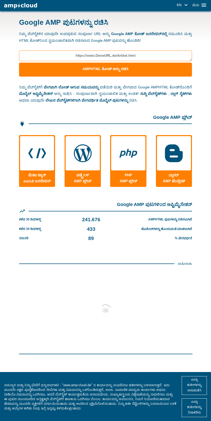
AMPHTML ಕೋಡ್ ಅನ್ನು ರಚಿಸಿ (105, 69)
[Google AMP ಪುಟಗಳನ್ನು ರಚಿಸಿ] (20, 6)
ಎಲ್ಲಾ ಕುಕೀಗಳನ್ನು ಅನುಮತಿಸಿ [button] (194, 384)
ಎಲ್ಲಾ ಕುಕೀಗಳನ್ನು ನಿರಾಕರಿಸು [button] (194, 407)
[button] (183, 5)
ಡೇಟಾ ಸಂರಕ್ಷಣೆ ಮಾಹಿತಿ (97, 408)
